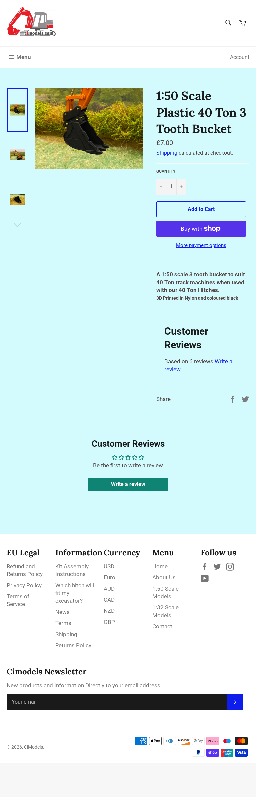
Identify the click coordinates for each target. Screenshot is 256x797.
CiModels (33, 747)
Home (160, 566)
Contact (162, 626)
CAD (109, 599)
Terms (63, 623)
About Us (164, 577)
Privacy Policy (24, 585)
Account (239, 57)
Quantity (165, 171)
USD (109, 566)
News (62, 612)
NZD (109, 610)
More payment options (201, 245)
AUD (109, 588)
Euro (109, 577)
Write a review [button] (128, 484)
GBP (109, 622)
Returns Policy (73, 645)
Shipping (166, 153)
